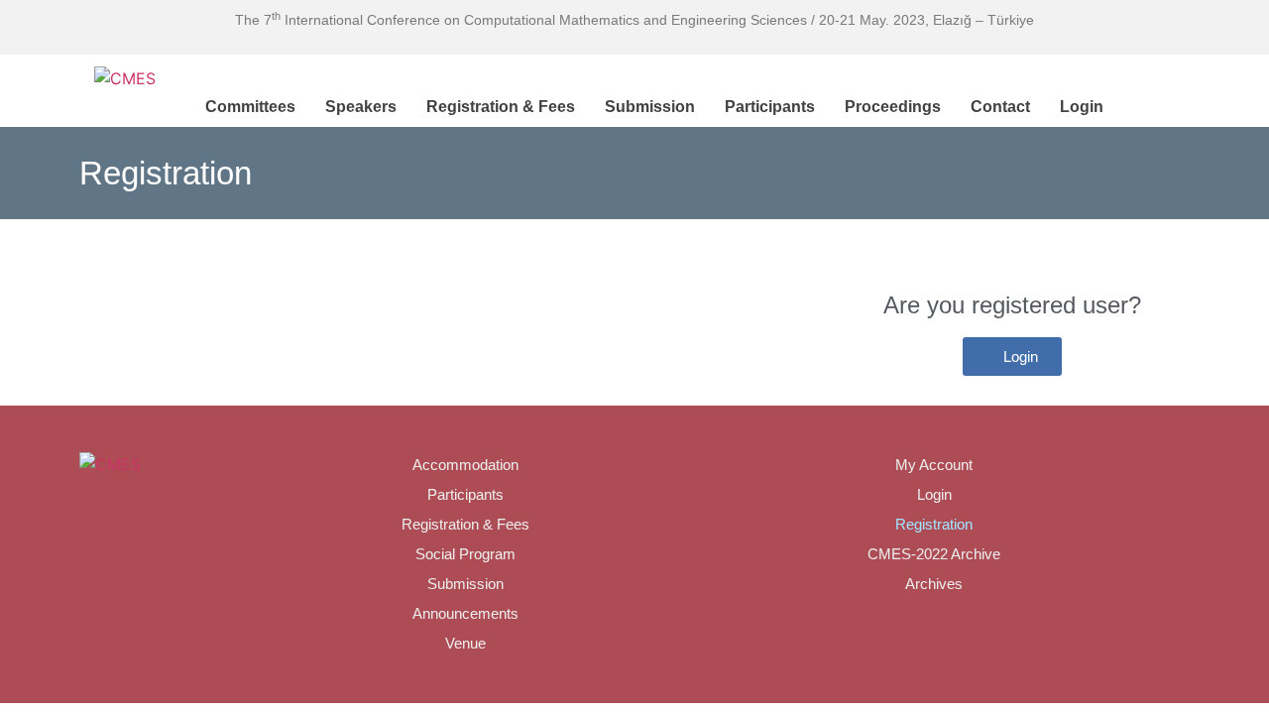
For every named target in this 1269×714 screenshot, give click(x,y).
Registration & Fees (500, 106)
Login (1081, 106)
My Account (934, 464)
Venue (465, 643)
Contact (1000, 106)
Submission (650, 106)
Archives (934, 583)
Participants (770, 106)
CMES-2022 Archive (933, 553)
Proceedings (893, 106)
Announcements (465, 613)
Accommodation (465, 464)
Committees (250, 106)
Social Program (465, 553)
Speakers (361, 106)
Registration (934, 524)
